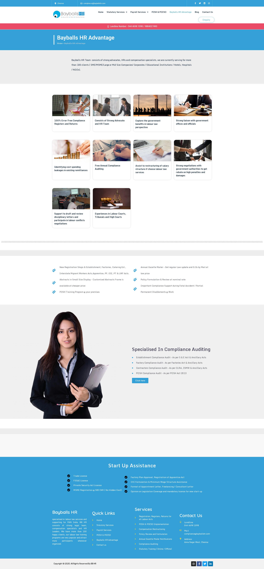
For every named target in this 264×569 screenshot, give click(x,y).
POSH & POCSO (159, 12)
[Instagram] (209, 3)
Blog (197, 12)
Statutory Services (116, 12)
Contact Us (207, 12)
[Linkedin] (204, 3)
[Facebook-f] (195, 3)
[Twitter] (200, 3)
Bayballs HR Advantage (181, 12)
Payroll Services (138, 12)
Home (100, 12)
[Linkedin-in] (210, 563)
